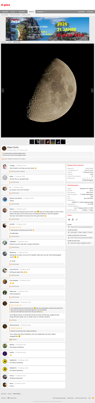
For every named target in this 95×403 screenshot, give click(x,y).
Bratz (11, 383)
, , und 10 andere (14, 159)
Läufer (12, 352)
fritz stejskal (14, 280)
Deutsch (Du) (12, 398)
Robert (12, 209)
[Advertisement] (60, 5)
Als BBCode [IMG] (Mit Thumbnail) (76, 235)
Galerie (31, 12)
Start (89, 398)
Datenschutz (70, 398)
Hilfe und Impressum (81, 398)
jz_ (10, 187)
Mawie (12, 344)
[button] (16, 11)
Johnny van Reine (16, 198)
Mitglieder (40, 12)
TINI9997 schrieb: (15, 328)
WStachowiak (12, 150)
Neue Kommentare (15, 15)
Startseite (5, 12)
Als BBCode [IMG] (72, 230)
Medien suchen (26, 15)
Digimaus (13, 291)
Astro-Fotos (89, 168)
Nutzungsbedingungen (59, 398)
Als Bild (69, 224)
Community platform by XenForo (47, 401)
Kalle (11, 176)
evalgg (12, 165)
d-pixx (4, 398)
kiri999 (12, 224)
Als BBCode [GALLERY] (73, 241)
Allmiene (13, 252)
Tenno (12, 376)
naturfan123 (14, 269)
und (18, 171)
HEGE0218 (13, 360)
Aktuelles (22, 12)
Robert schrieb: (15, 305)
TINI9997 (13, 241)
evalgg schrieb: (15, 227)
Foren (13, 12)
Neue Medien (4, 15)
